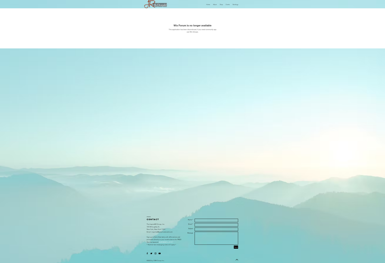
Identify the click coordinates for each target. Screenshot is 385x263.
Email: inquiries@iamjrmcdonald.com (160, 232)
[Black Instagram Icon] (155, 253)
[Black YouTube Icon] (159, 253)
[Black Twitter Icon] (151, 253)
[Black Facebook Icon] (147, 253)
